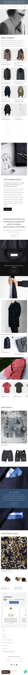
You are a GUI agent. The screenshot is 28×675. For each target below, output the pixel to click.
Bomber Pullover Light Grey (19, 137)
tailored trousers (18, 354)
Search (4, 633)
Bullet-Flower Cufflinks (18, 587)
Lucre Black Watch (4, 99)
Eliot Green (15, 394)
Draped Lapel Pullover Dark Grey (7, 137)
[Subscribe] (20, 660)
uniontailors (15, 670)
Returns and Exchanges (7, 639)
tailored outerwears (6, 334)
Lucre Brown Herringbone (18, 99)
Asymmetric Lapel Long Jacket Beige (19, 63)
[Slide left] (11, 401)
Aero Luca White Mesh (18, 117)
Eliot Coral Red (3, 394)
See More (14, 270)
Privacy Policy (5, 645)
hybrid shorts (4, 445)
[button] (2, 6)
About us (14, 235)
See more (8, 209)
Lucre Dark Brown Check (5, 117)
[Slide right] (16, 401)
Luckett (2, 350)
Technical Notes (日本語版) (8, 651)
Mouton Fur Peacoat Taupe (5, 62)
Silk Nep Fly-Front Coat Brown (6, 81)
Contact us (5, 648)
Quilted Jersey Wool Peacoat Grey (20, 81)
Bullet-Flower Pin (4, 587)
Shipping (4, 636)
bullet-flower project (6, 571)
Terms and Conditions (7, 642)
